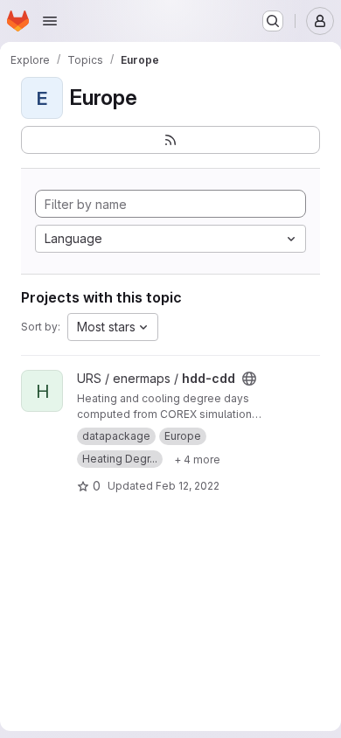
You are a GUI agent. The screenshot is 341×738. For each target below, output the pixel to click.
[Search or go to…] (272, 20)
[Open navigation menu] (50, 21)
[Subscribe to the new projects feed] (170, 140)
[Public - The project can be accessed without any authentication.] (249, 379)
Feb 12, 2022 (187, 485)
